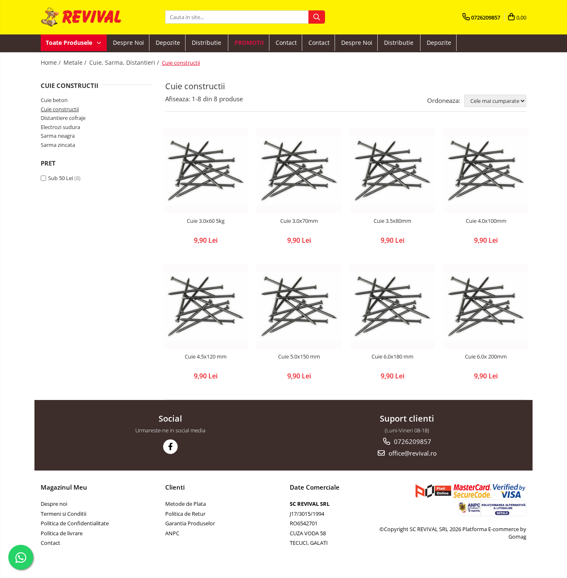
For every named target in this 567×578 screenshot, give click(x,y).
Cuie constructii (60, 109)
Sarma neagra (58, 135)
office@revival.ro (412, 453)
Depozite (168, 42)
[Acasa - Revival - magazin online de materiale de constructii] (82, 17)
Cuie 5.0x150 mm (299, 356)
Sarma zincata (58, 145)
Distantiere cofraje (63, 118)
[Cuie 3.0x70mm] (299, 170)
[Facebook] (170, 446)
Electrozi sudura (60, 127)
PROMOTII (249, 42)
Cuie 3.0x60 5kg (206, 220)
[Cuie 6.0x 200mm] (485, 306)
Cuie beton (54, 100)
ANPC (172, 533)
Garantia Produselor (190, 523)
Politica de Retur (185, 513)
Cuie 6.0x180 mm (392, 356)
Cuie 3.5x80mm (392, 220)
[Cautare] (316, 17)
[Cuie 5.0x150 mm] (299, 306)
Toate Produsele (70, 42)
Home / (51, 62)
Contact (286, 42)
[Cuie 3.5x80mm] (392, 170)
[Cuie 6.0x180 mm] (392, 306)
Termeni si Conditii (63, 513)
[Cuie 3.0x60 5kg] (205, 170)
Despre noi (128, 42)
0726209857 (411, 441)
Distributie (207, 42)
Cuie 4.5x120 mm (206, 356)
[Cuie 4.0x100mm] (485, 170)
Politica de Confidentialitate (75, 523)
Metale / (76, 62)
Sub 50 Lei (60, 178)
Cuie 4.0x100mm (486, 220)
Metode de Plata (185, 503)
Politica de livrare (62, 533)
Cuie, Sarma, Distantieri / (125, 62)
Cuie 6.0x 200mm (486, 356)
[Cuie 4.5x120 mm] (205, 306)
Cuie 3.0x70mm (299, 220)
